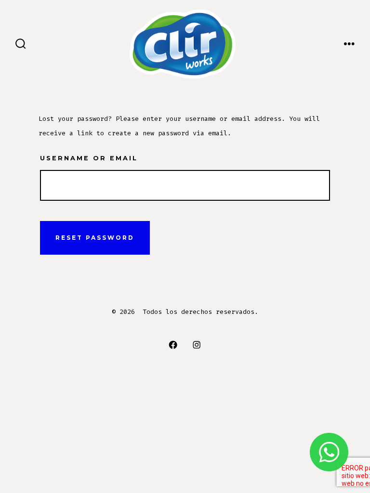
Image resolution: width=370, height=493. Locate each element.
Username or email (89, 158)
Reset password (94, 237)
